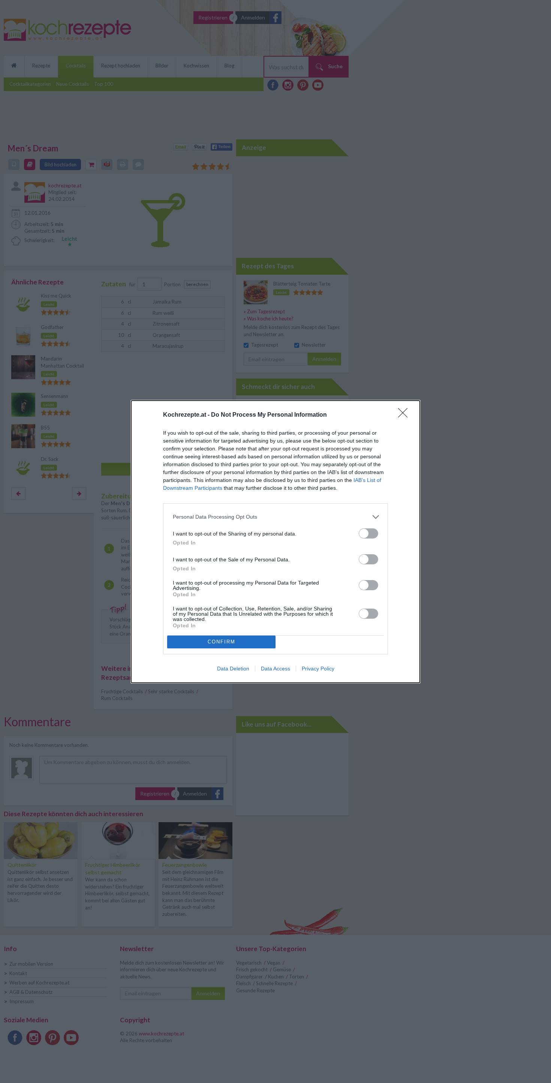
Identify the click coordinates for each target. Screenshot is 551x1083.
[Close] (405, 415)
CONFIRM (221, 642)
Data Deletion (233, 669)
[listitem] (275, 517)
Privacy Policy (318, 669)
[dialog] (275, 542)
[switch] (368, 533)
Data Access (275, 669)
